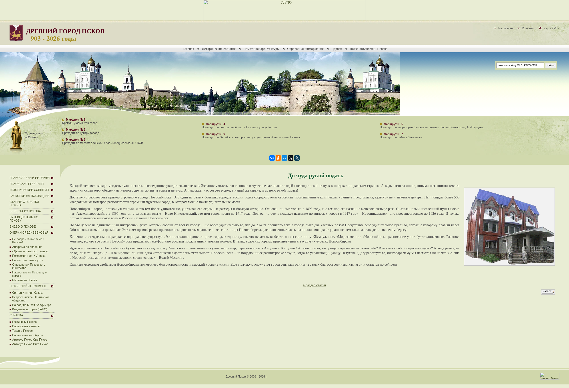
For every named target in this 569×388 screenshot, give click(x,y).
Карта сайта (551, 28)
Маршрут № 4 (215, 124)
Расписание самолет (26, 326)
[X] (290, 158)
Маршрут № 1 (75, 119)
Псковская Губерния (27, 184)
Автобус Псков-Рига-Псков (30, 344)
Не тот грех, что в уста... (29, 260)
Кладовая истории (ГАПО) (29, 309)
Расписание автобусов (27, 335)
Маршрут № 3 (75, 139)
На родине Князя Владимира (31, 305)
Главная (188, 48)
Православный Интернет (30, 178)
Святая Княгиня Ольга (27, 292)
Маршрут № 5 (215, 134)
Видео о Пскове (23, 226)
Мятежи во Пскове (24, 280)
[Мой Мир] (284, 158)
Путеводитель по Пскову (33, 135)
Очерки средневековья (29, 232)
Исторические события (219, 48)
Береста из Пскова (25, 211)
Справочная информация (305, 48)
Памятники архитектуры (261, 48)
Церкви (336, 48)
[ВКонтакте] (272, 158)
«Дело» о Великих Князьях (30, 251)
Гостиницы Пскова (24, 321)
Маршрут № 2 (75, 129)
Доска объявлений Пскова (368, 48)
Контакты (528, 28)
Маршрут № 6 (393, 124)
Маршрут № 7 (393, 134)
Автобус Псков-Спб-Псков (29, 339)
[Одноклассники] (278, 158)
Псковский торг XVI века (28, 255)
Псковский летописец (28, 286)
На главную (505, 28)
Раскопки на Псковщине (30, 196)
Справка (16, 315)
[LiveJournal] (297, 158)
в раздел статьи (314, 285)
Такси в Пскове (22, 330)
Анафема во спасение (27, 247)
